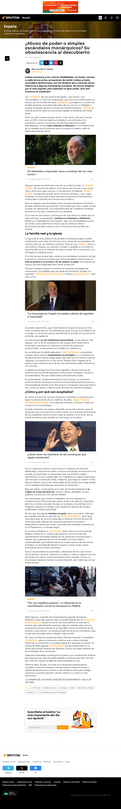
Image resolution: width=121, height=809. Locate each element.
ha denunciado (57, 645)
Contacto (57, 782)
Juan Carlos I (63, 688)
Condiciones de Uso (24, 782)
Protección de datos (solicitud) (14, 785)
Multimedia (58, 762)
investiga (86, 108)
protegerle (63, 102)
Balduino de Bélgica (70, 516)
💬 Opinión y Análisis (49, 688)
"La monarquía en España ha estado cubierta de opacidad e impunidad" (60, 315)
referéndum (31, 640)
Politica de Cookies (89, 782)
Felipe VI (91, 688)
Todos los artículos (37, 72)
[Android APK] (10, 793)
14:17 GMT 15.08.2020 (33, 57)
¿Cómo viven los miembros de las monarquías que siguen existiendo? (56, 456)
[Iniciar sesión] (105, 17)
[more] (92, 179)
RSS (30, 785)
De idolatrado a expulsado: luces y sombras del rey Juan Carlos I (60, 173)
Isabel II (82, 244)
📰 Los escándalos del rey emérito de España (51, 692)
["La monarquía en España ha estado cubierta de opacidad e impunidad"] (60, 295)
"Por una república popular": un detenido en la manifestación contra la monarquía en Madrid (54, 604)
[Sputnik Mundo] (11, 20)
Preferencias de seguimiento (45, 785)
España (31, 167)
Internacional (24, 762)
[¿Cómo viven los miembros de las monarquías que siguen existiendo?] (60, 436)
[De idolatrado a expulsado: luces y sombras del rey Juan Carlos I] (60, 150)
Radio (67, 762)
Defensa (47, 762)
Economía (37, 762)
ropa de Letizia (82, 274)
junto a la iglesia (70, 352)
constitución (55, 531)
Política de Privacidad (71, 782)
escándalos (35, 96)
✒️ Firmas (37, 688)
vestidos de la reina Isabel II (48, 274)
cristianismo (30, 692)
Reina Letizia (82, 688)
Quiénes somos (8, 782)
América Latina (8, 762)
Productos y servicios (43, 782)
